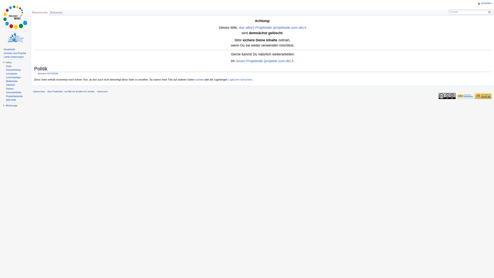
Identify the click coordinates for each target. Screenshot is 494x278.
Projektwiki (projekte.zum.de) (263, 61)
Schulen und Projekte (15, 53)
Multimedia (12, 81)
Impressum (102, 91)
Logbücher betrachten (240, 79)
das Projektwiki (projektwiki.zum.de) (271, 27)
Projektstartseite (14, 96)
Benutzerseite (40, 12)
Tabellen (10, 85)
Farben (10, 88)
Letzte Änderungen (14, 57)
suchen (199, 79)
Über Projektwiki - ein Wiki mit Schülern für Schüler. (71, 91)
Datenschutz (39, 91)
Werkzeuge (12, 105)
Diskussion (56, 12)
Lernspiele (11, 73)
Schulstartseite (13, 92)
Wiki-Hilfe (11, 100)
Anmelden (486, 3)
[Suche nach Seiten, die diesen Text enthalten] (490, 12)
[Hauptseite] (15, 17)
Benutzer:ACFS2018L (48, 73)
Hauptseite (9, 49)
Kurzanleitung (13, 70)
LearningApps (13, 77)
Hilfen (9, 62)
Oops (9, 66)
